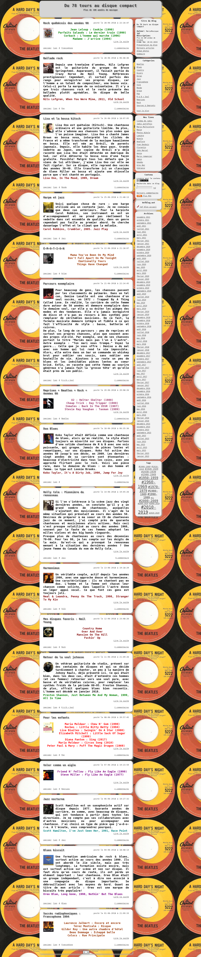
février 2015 (143, 453)
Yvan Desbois (143, 145)
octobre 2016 (143, 394)
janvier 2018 (143, 350)
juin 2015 (141, 442)
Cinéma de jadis (144, 121)
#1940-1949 (148, 474)
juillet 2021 (143, 229)
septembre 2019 (144, 291)
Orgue (139, 91)
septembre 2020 (144, 256)
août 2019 (141, 294)
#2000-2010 (143, 504)
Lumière (140, 136)
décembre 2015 (143, 424)
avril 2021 (142, 235)
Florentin (141, 147)
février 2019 (143, 312)
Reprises (141, 100)
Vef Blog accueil (148, 207)
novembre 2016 (143, 391)
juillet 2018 (143, 332)
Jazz (139, 79)
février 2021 (143, 241)
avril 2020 (142, 270)
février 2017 (143, 383)
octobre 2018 (143, 323)
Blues (139, 67)
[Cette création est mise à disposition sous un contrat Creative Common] (142, 181)
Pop (138, 94)
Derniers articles (145, 48)
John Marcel (142, 150)
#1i (152, 498)
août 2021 (141, 226)
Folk (139, 85)
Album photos (143, 51)
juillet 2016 (143, 403)
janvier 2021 (143, 244)
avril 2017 (142, 377)
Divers (140, 73)
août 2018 (141, 329)
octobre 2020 (143, 253)
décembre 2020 (143, 247)
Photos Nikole (143, 133)
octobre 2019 (143, 288)
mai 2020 (141, 267)
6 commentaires (121, 273)
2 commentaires (121, 48)
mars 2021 (141, 238)
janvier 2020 (143, 279)
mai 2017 (141, 374)
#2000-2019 (154, 504)
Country (140, 70)
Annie (139, 153)
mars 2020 (141, 273)
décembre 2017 (143, 353)
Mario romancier (144, 156)
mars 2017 (141, 380)
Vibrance (141, 168)
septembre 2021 (144, 223)
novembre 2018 (143, 320)
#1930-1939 (148, 471)
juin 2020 (141, 264)
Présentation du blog (147, 45)
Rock (139, 103)
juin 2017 (141, 371)
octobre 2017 (143, 359)
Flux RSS (146, 196)
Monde (139, 88)
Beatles (140, 64)
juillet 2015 (143, 439)
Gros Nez (141, 165)
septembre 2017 (144, 362)
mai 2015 (141, 445)
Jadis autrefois (144, 124)
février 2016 (143, 418)
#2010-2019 (147, 510)
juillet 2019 (143, 297)
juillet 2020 (143, 261)
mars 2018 (141, 344)
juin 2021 (141, 232)
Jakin (139, 159)
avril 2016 (142, 412)
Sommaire (141, 54)
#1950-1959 (148, 478)
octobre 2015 (143, 430)
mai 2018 (141, 338)
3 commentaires (121, 187)
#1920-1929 (151, 469)
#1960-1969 (147, 484)
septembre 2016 (144, 397)
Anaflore (141, 142)
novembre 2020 (143, 250)
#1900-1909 (145, 467)
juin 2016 (141, 406)
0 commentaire (122, 558)
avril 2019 (142, 306)
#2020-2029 (154, 513)
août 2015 (141, 436)
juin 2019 (141, 300)
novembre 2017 (143, 356)
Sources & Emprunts (146, 106)
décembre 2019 (143, 282)
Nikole (140, 139)
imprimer (47, 48)
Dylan (139, 76)
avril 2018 (142, 341)
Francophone (142, 82)
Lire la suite (121, 41)
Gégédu (140, 162)
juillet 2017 (143, 368)
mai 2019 (141, 303)
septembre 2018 (144, 326)
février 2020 (143, 276)
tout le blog (143, 111)
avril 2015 (142, 447)
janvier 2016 (143, 421)
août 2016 (141, 400)
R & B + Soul (143, 97)
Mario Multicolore (145, 127)
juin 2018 (141, 335)
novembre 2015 (143, 427)
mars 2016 (141, 415)
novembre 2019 (143, 285)
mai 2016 (141, 409)
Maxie (139, 130)
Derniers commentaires (147, 193)
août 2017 (141, 365)
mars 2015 (141, 450)
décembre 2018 (143, 318)
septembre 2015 (144, 433)
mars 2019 (141, 309)
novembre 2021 (143, 217)
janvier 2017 (143, 385)
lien (55, 48)
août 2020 (141, 258)
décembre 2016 (143, 388)
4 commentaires (121, 238)
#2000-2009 (148, 501)
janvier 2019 (143, 315)
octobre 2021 (143, 220)
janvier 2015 (143, 456)
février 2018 (143, 347)
